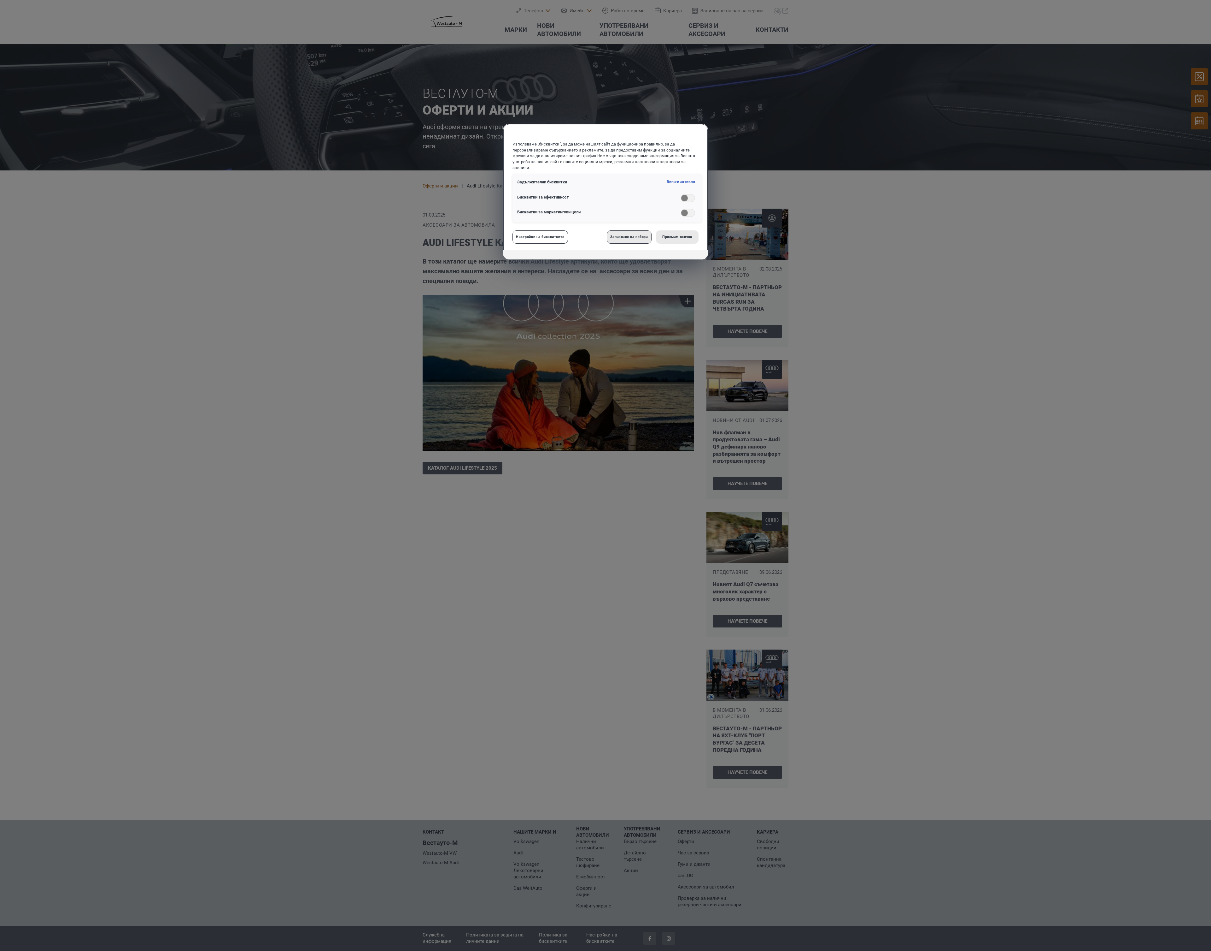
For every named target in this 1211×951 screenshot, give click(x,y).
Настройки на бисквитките (540, 237)
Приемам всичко (677, 237)
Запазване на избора (629, 237)
